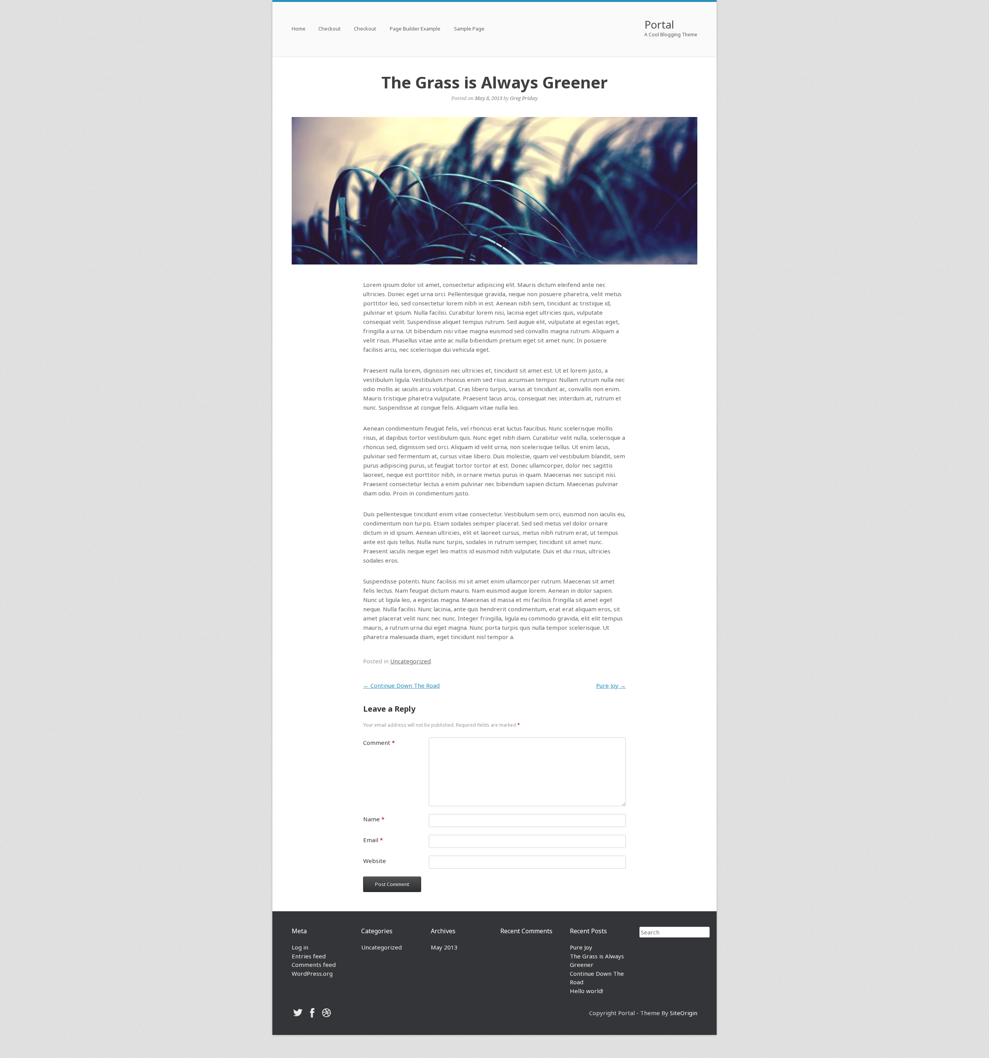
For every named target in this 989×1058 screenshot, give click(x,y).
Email (373, 840)
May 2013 (444, 947)
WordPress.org (312, 973)
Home (299, 29)
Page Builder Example (415, 29)
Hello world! (586, 991)
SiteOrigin (683, 1013)
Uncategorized (410, 661)
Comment (379, 742)
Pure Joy (611, 685)
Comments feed (314, 964)
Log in (300, 947)
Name (373, 819)
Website (374, 861)
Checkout (329, 29)
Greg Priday (524, 98)
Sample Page (469, 29)
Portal (659, 24)
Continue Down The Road (401, 685)
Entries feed (309, 956)
